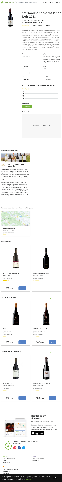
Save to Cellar (38, 25)
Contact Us (35, 460)
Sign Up (51, 2)
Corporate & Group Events (10, 469)
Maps (45, 2)
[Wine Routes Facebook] (19, 447)
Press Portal (6, 473)
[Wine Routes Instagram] (14, 447)
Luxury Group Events (9, 458)
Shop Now (22, 288)
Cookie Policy (28, 479)
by (33, 22)
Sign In (58, 2)
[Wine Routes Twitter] (23, 447)
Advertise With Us (8, 471)
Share (48, 25)
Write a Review (27, 106)
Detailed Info (26, 73)
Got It (54, 477)
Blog (4, 460)
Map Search (6, 462)
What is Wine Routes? (38, 458)
